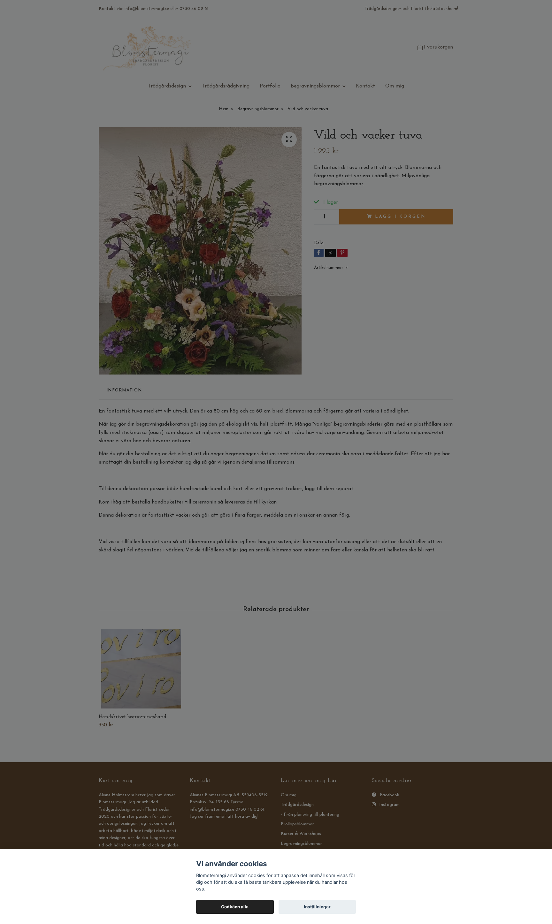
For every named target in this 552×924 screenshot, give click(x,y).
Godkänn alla (235, 906)
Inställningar (317, 906)
